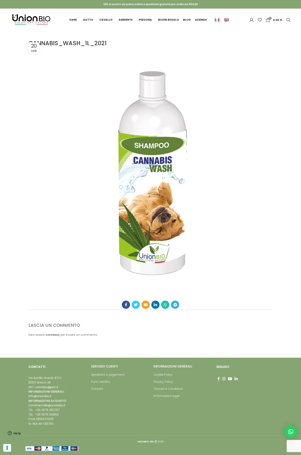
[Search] (288, 20)
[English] (227, 19)
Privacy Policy (163, 382)
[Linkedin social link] (155, 305)
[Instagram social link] (224, 379)
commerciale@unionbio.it (47, 405)
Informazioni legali (167, 396)
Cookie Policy (163, 375)
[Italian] (218, 19)
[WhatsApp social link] (165, 305)
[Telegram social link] (175, 305)
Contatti (97, 389)
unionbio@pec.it (46, 387)
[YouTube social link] (230, 379)
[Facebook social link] (126, 305)
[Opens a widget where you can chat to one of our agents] (14, 433)
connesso (53, 335)
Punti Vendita (100, 382)
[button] (291, 432)
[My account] (252, 20)
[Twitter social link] (136, 305)
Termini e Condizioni (168, 389)
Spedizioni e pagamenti (108, 375)
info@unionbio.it (40, 396)
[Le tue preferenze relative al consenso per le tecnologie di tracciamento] (7, 448)
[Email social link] (145, 305)
